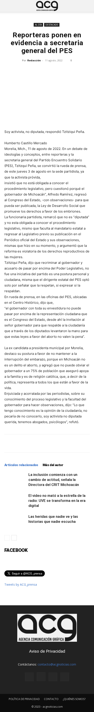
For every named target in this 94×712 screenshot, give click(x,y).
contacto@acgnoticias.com (57, 664)
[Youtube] (64, 677)
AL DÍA (38, 24)
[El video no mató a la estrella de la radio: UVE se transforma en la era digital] (15, 500)
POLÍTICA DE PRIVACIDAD (24, 699)
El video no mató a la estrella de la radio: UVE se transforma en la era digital (56, 500)
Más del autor (53, 465)
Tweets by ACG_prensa (20, 584)
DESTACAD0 (51, 24)
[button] (7, 6)
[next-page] (14, 537)
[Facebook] (29, 677)
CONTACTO (51, 699)
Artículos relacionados (21, 465)
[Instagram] (41, 676)
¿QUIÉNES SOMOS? (74, 699)
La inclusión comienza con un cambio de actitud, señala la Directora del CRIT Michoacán (54, 479)
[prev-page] (7, 537)
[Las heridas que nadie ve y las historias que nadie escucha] (15, 521)
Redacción (34, 60)
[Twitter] (53, 677)
